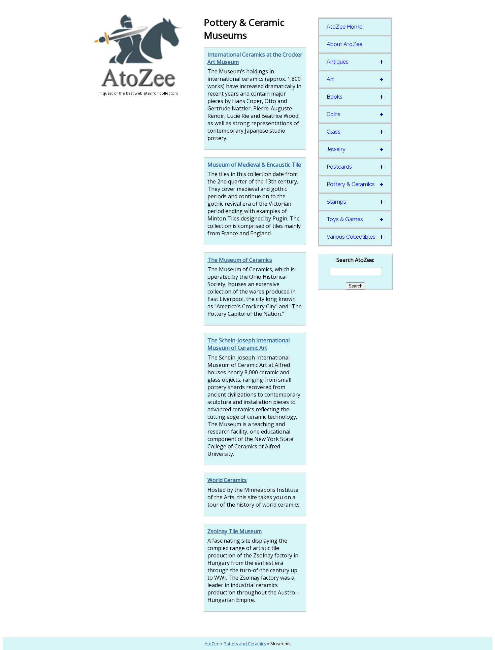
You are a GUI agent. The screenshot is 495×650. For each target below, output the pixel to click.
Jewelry (336, 149)
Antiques (338, 62)
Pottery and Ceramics (245, 644)
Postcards (339, 167)
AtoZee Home (344, 27)
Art (330, 79)
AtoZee (212, 644)
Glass (333, 132)
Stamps (336, 202)
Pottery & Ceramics (351, 184)
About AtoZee (344, 44)
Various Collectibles (351, 237)
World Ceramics (227, 480)
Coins (333, 114)
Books (334, 97)
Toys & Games (345, 219)
